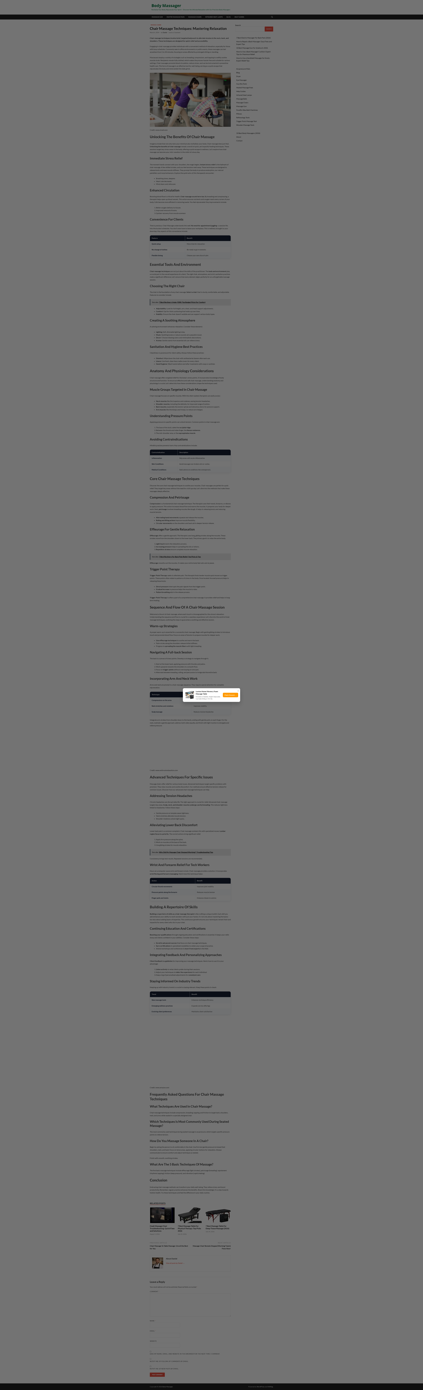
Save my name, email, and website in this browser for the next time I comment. (185, 1354)
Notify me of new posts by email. (164, 1369)
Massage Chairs (194, 17)
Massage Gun (157, 17)
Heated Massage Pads (176, 17)
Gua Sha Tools (241, 84)
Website (153, 1341)
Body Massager (166, 5)
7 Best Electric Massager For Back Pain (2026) (253, 38)
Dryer (238, 76)
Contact (239, 141)
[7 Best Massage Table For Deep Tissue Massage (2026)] (218, 1216)
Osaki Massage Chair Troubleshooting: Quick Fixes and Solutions (162, 1228)
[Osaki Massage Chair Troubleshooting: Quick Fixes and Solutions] (162, 1216)
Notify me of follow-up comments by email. (169, 1361)
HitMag (270, 1387)
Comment (154, 1291)
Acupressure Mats (243, 69)
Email (153, 1331)
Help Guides (239, 17)
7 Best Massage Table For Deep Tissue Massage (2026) (217, 1227)
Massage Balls (241, 99)
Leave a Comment (174, 32)
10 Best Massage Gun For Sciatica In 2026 (252, 48)
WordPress (260, 1387)
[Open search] (272, 17)
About (238, 137)
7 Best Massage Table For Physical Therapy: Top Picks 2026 (189, 1228)
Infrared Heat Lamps (214, 17)
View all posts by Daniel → (175, 1263)
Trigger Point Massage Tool (246, 121)
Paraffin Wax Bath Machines (247, 110)
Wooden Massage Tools (245, 125)
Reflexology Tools (243, 117)
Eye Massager (241, 80)
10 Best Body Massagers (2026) (248, 133)
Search (238, 25)
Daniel (165, 32)
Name (153, 1321)
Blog (228, 17)
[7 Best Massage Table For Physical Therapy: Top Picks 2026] (190, 1216)
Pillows (239, 114)
